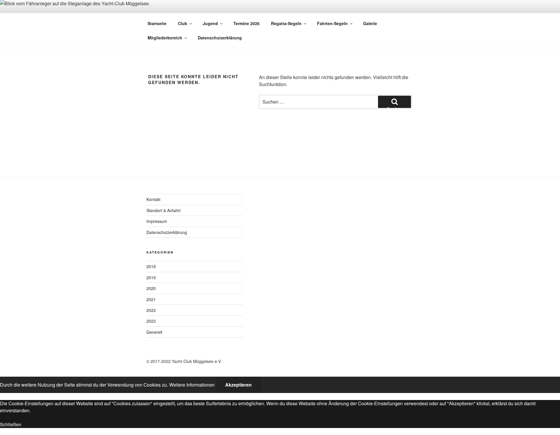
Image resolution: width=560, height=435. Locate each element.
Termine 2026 (246, 23)
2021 (151, 299)
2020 (151, 288)
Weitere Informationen (192, 384)
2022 (151, 310)
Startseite (157, 23)
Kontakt (153, 199)
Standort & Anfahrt (163, 210)
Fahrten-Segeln (332, 23)
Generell (154, 332)
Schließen (10, 424)
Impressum (156, 221)
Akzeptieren (238, 384)
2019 (151, 277)
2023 (151, 321)
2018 (151, 266)
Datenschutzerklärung (220, 38)
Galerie (370, 23)
